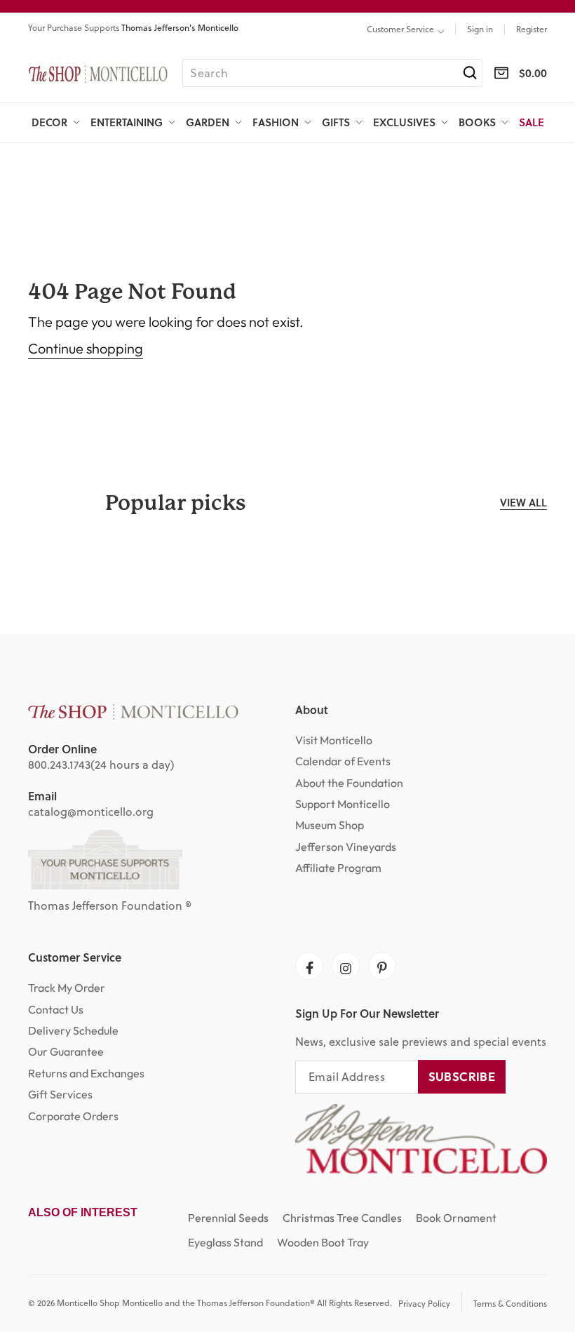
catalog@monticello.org (91, 811)
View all (523, 502)
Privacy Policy (424, 1304)
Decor (49, 122)
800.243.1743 (59, 764)
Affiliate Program (338, 868)
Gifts (336, 122)
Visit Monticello (333, 740)
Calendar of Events (343, 761)
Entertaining (126, 122)
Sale (531, 122)
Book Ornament (456, 1218)
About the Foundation (349, 783)
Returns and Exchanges (86, 1073)
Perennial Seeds (228, 1218)
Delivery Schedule (73, 1030)
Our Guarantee (66, 1051)
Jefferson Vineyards (345, 847)
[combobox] (332, 73)
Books (477, 122)
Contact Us (55, 1009)
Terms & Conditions (510, 1304)
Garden (207, 122)
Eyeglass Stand (225, 1242)
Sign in (480, 29)
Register (531, 29)
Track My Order (66, 988)
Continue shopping (85, 348)
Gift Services (60, 1094)
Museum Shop (329, 825)
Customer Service (400, 29)
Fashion (275, 122)
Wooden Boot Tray (323, 1242)
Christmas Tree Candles (342, 1218)
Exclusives (404, 122)
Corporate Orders (73, 1116)
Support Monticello (342, 804)
